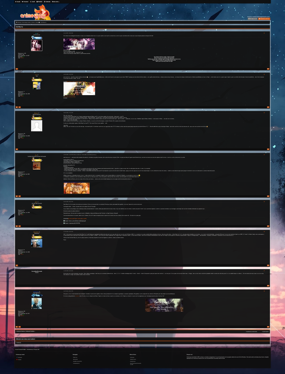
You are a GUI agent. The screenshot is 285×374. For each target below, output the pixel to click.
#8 (264, 291)
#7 (264, 270)
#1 (264, 33)
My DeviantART (71, 218)
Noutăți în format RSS (77, 361)
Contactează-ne (76, 363)
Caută (33, 1)
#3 (264, 112)
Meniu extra (55, 1)
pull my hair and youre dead (69, 96)
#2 (264, 74)
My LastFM (83, 218)
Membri (40, 1)
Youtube (19, 359)
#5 (264, 201)
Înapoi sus (75, 357)
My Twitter (78, 218)
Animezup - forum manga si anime (24, 22)
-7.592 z (22, 138)
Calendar (47, 1)
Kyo (95, 154)
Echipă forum (132, 361)
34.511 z (22, 315)
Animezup (132, 357)
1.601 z (21, 254)
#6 (264, 231)
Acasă (18, 1)
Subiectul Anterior (21, 331)
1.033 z (21, 96)
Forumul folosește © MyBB (20, 349)
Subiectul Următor (30, 331)
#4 (264, 154)
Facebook (20, 357)
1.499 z (21, 176)
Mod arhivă (75, 359)
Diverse (33, 22)
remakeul (77, 296)
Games (37, 22)
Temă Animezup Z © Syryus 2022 (33, 349)
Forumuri (25, 1)
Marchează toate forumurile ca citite (135, 364)
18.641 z (22, 57)
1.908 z (21, 214)
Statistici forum (133, 359)
